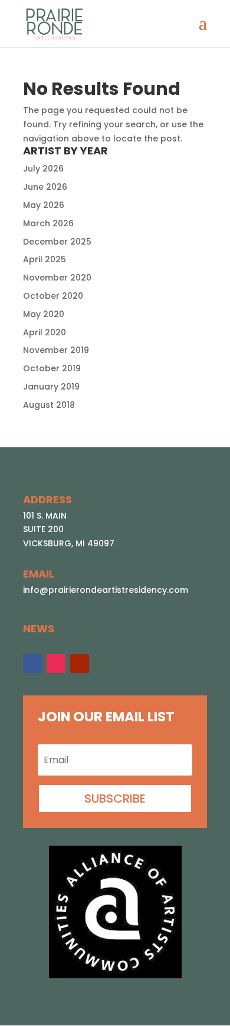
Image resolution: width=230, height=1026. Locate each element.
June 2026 (45, 187)
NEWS (38, 628)
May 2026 (43, 205)
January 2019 (51, 386)
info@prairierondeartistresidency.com (105, 590)
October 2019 (52, 368)
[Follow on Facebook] (32, 663)
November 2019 (56, 350)
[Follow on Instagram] (56, 663)
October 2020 (53, 296)
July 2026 (43, 168)
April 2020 (44, 332)
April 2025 (44, 259)
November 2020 (57, 277)
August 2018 (49, 405)
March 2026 (48, 223)
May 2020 (43, 314)
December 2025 (57, 242)
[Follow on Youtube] (79, 663)
